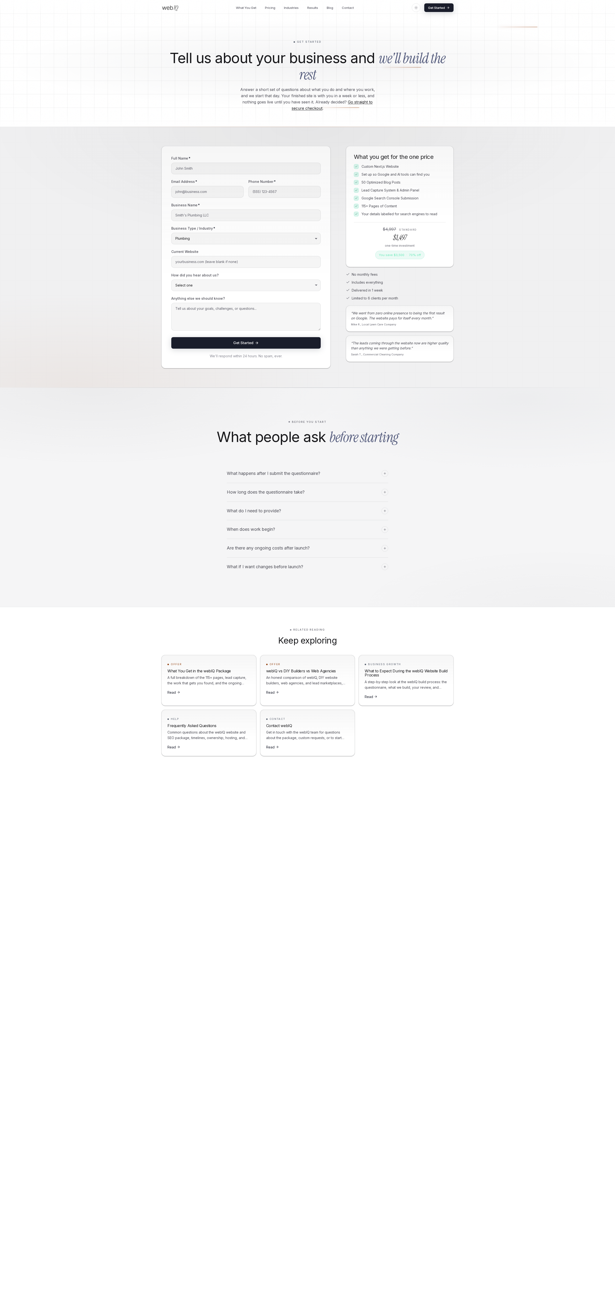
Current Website (184, 252)
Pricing (270, 8)
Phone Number (262, 181)
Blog (330, 8)
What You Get (246, 8)
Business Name (185, 205)
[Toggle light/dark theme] (416, 7)
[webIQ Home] (170, 8)
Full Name (181, 158)
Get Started (436, 8)
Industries (291, 8)
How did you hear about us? (195, 275)
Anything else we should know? (198, 298)
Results (312, 8)
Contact (348, 8)
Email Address (184, 181)
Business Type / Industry (193, 228)
